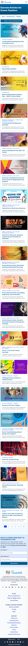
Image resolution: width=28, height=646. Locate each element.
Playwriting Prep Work (9, 69)
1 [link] (5, 526)
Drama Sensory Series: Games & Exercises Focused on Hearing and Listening (13, 321)
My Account (11, 639)
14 (23, 526)
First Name (4, 550)
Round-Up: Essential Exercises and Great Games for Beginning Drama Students (13, 179)
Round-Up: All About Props (10, 459)
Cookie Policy (14, 632)
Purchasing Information (14, 622)
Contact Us (14, 618)
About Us (14, 625)
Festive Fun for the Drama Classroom (14, 208)
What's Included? (14, 607)
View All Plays (14, 600)
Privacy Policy (14, 627)
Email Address (5, 556)
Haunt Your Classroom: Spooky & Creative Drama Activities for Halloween (12, 236)
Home (3, 16)
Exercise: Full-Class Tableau (11, 405)
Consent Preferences (14, 634)
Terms (14, 629)
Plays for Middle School (14, 598)
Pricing (14, 609)
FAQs (14, 611)
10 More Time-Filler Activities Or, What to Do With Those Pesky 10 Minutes (12, 515)
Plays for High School (14, 596)
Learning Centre (10, 16)
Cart (18, 639)
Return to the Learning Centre (12, 21)
